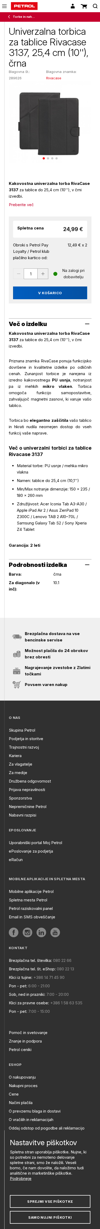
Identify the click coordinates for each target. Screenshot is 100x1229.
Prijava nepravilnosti (27, 789)
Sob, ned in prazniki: (27, 994)
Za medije (18, 772)
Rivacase (53, 78)
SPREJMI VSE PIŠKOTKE (50, 1201)
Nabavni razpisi (22, 815)
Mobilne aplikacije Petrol (31, 891)
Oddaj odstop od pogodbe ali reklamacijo (47, 1128)
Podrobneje (20, 1178)
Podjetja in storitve (26, 738)
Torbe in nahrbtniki (24, 17)
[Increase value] (43, 273)
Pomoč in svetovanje (28, 1032)
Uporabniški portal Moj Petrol (35, 842)
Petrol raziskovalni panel (31, 908)
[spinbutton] (31, 273)
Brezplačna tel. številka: (30, 960)
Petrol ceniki (20, 1049)
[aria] (13, 932)
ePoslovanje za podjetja (31, 851)
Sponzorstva (20, 798)
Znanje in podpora (25, 1041)
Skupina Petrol (22, 730)
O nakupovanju (22, 1077)
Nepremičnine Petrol (27, 806)
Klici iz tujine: (20, 977)
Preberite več (21, 204)
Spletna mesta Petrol (28, 899)
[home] (24, 6)
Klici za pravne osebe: (29, 1002)
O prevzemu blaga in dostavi (35, 1111)
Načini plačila (21, 1102)
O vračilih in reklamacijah (31, 1119)
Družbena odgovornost (30, 781)
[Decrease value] (18, 273)
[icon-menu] (4, 6)
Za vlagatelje (20, 764)
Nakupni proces (23, 1085)
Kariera (15, 755)
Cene (14, 1094)
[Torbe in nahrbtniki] (10, 17)
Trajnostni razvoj (24, 747)
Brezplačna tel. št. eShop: (32, 968)
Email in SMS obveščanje (32, 916)
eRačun (16, 859)
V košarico (50, 293)
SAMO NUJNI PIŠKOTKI (50, 1217)
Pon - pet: (18, 985)
